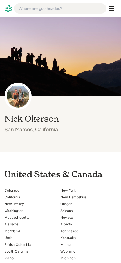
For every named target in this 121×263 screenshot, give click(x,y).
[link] (8, 8)
